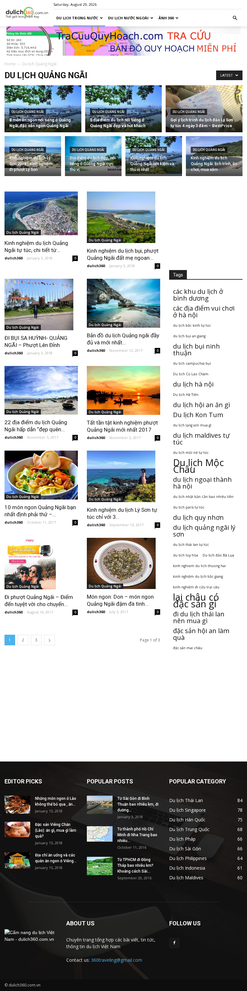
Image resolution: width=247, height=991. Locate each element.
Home (10, 64)
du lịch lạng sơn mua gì (192, 425)
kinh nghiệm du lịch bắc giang (198, 576)
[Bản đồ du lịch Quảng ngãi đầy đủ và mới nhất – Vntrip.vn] (123, 303)
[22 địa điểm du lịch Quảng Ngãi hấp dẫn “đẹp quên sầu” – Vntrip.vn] (41, 390)
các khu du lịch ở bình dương (198, 295)
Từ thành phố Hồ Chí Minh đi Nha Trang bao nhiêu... (137, 835)
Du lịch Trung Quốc (189, 829)
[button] (234, 18)
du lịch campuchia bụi (192, 363)
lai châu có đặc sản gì (196, 600)
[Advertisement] (206, 224)
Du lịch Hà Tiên (185, 394)
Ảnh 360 (166, 17)
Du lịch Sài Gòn (185, 849)
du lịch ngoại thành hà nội (202, 483)
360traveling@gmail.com (116, 960)
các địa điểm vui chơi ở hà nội (203, 311)
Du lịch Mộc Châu (198, 466)
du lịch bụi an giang (189, 336)
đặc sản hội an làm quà (201, 634)
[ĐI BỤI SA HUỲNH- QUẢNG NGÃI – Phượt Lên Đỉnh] (41, 304)
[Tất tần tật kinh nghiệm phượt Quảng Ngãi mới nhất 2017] (123, 390)
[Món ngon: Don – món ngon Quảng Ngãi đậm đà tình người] (123, 563)
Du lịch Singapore (187, 810)
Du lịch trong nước (77, 17)
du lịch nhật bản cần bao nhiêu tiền (203, 496)
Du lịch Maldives (186, 877)
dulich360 (14, 258)
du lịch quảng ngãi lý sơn (204, 531)
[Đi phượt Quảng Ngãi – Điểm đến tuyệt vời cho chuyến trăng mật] (41, 563)
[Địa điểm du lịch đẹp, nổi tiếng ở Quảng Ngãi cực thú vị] (93, 153)
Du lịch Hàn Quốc (187, 820)
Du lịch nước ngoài (128, 17)
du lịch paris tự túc (189, 507)
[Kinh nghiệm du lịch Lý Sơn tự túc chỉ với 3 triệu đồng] (123, 476)
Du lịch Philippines (188, 858)
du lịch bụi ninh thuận (196, 349)
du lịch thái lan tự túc (191, 544)
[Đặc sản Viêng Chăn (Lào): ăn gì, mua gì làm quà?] (17, 829)
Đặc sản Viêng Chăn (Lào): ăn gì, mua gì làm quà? (55, 830)
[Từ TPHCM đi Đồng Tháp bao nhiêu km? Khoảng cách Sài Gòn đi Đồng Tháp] (100, 866)
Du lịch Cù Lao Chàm (190, 374)
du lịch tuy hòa (185, 555)
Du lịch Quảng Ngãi (28, 112)
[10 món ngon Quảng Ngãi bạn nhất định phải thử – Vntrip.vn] (41, 475)
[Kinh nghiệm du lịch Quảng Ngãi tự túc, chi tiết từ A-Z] (41, 213)
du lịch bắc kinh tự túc (192, 325)
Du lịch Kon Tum (198, 414)
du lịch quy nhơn (198, 517)
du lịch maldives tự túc (201, 438)
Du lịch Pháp (182, 839)
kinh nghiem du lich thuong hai (199, 566)
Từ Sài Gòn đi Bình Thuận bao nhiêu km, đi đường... (138, 804)
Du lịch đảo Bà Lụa (218, 555)
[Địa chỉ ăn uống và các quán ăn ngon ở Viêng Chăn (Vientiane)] (17, 860)
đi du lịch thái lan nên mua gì (198, 617)
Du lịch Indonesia (187, 868)
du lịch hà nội (193, 384)
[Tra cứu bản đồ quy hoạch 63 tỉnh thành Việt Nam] (123, 41)
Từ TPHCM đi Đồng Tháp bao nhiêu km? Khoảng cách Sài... (135, 865)
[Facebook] (174, 943)
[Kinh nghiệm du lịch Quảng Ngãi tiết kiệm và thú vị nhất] (153, 155)
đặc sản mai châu (187, 648)
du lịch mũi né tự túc (191, 452)
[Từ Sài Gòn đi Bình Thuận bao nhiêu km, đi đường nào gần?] (100, 805)
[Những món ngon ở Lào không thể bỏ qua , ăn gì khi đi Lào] (17, 805)
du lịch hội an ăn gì (201, 404)
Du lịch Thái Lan (186, 800)
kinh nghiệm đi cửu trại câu (196, 587)
